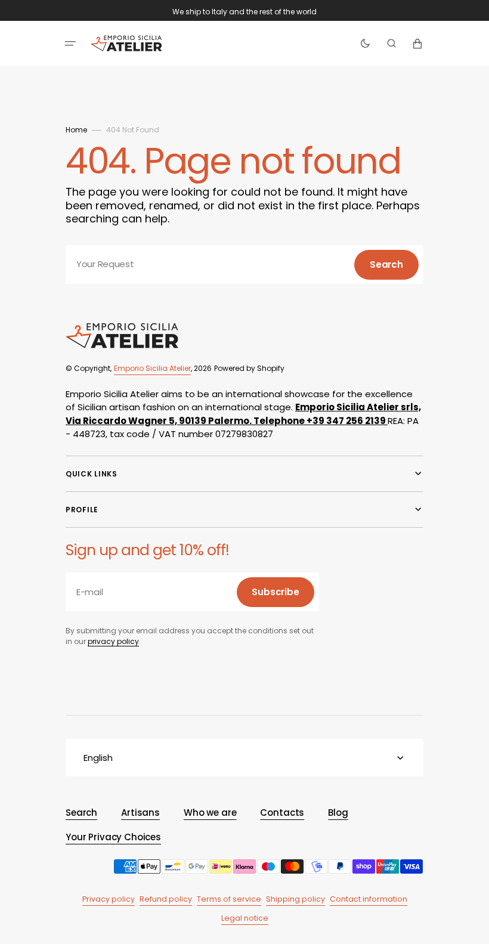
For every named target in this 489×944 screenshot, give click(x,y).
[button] (70, 43)
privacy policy (113, 641)
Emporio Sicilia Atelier (152, 368)
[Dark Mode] (365, 43)
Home (76, 130)
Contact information (368, 899)
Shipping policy (295, 899)
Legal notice (244, 918)
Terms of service (229, 899)
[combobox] (244, 264)
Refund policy (166, 899)
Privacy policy (108, 899)
